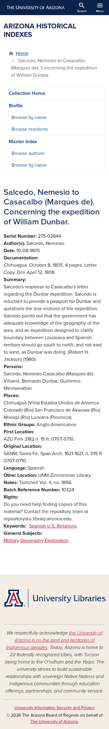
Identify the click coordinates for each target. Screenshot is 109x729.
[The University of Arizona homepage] (35, 7)
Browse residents (30, 129)
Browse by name (29, 117)
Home (22, 53)
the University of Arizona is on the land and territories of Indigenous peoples (54, 640)
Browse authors (28, 153)
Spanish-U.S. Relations (53, 526)
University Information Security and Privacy (54, 707)
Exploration (57, 541)
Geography (32, 541)
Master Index (23, 142)
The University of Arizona (54, 721)
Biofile (16, 106)
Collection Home (27, 93)
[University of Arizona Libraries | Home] (54, 598)
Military (11, 541)
